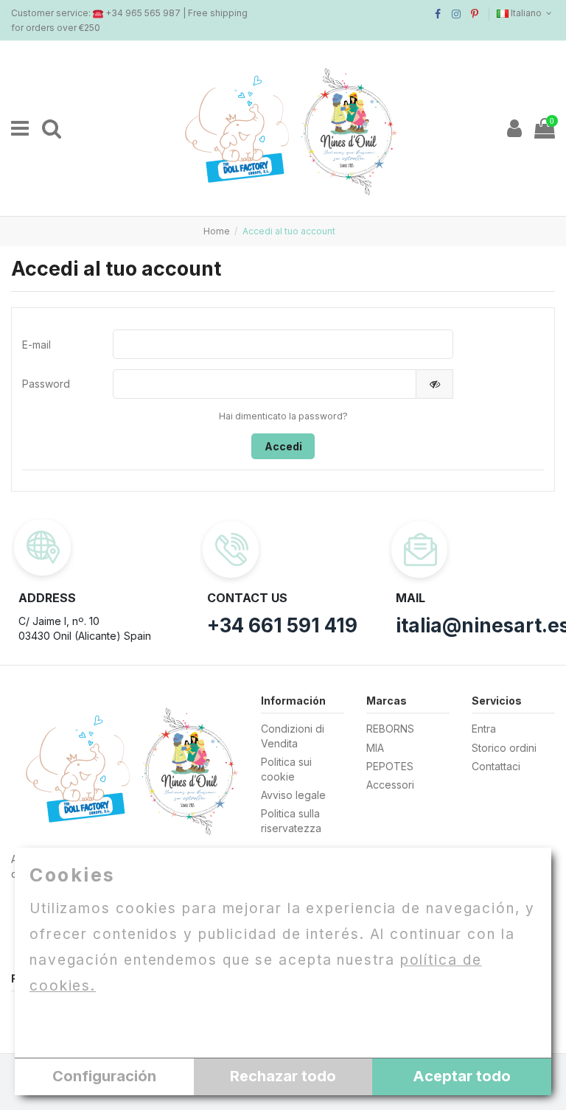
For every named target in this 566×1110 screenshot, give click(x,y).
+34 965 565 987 (143, 12)
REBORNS (390, 728)
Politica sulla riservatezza (291, 820)
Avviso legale (293, 795)
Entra (484, 728)
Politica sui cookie (286, 769)
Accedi (283, 446)
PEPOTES (389, 766)
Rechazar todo (283, 1076)
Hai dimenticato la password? (283, 416)
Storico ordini (504, 747)
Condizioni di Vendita (292, 736)
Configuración (104, 1076)
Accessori (390, 784)
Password (46, 383)
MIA (375, 747)
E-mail (36, 344)
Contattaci (496, 766)
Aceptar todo (462, 1076)
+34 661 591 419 (282, 625)
